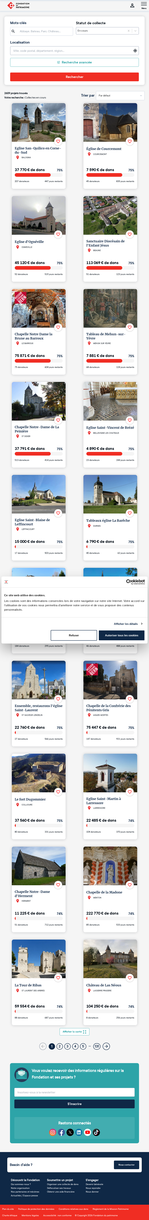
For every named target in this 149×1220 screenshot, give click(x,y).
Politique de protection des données (36, 1209)
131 (97, 1046)
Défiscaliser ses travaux (59, 1188)
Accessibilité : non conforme (57, 1215)
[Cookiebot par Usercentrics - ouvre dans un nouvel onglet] (129, 582)
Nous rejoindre (93, 1188)
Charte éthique (9, 1215)
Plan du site (8, 1209)
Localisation (20, 42)
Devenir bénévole (94, 1184)
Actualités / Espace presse (24, 1195)
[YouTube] (87, 1132)
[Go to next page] (106, 1046)
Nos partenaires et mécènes (25, 1191)
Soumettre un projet (60, 1180)
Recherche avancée (77, 62)
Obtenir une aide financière (60, 1191)
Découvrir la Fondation (25, 1180)
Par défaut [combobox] (104, 95)
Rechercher (74, 77)
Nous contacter (126, 1164)
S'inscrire (75, 1104)
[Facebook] (61, 1132)
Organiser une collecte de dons (62, 1184)
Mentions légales (30, 1215)
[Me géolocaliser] (135, 50)
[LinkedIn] (78, 1132)
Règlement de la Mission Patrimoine (111, 1209)
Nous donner (92, 1191)
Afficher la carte (72, 1031)
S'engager (92, 1180)
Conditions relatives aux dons (73, 1209)
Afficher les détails (126, 623)
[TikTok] (96, 1132)
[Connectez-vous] (132, 5)
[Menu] (144, 4)
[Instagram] (52, 1132)
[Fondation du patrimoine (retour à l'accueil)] (18, 5)
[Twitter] (70, 1132)
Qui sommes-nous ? (21, 1184)
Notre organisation (20, 1188)
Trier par (87, 95)
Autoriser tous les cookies (121, 635)
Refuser (74, 635)
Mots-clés (18, 23)
